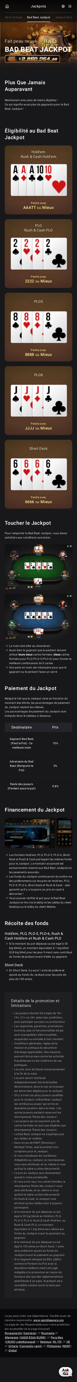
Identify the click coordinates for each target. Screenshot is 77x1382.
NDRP (66, 1346)
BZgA (32, 1337)
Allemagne (11, 1337)
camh (37, 1346)
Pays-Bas (57, 1337)
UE (68, 1341)
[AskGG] (65, 1372)
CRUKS (10, 1341)
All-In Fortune (13, 17)
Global (12, 1350)
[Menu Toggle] (70, 6)
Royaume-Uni (13, 1333)
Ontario (13, 1346)
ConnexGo (26, 1346)
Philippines (54, 1346)
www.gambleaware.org (48, 1320)
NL (55, 1341)
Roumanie (47, 1333)
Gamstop (30, 1333)
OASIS (24, 1337)
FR (59, 1341)
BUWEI (41, 1337)
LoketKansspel (25, 1341)
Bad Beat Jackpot (38, 17)
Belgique (45, 1341)
